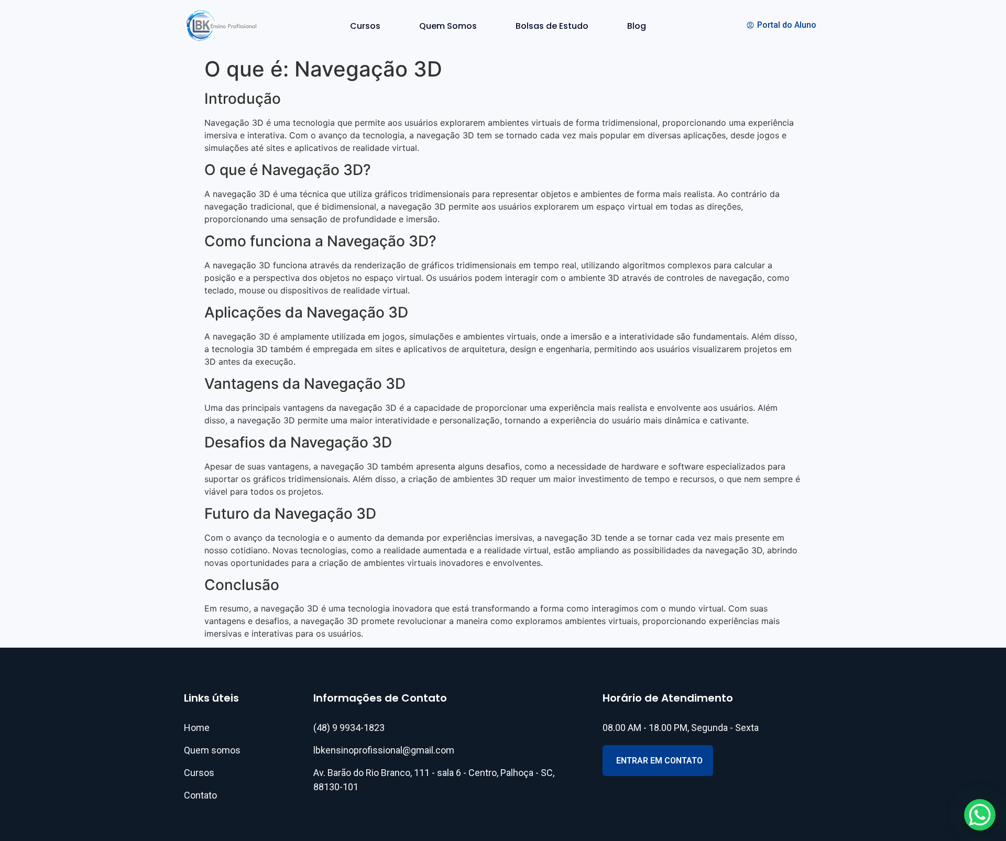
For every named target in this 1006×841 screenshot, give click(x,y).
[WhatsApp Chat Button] (980, 815)
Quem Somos (448, 26)
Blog (636, 26)
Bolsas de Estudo (552, 26)
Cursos (365, 26)
